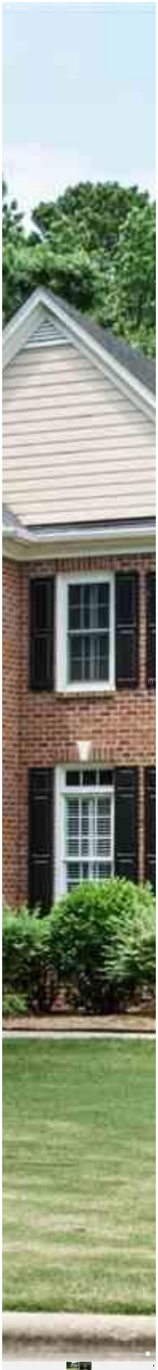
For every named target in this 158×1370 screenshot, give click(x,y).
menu (145, 8)
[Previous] (7, 682)
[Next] (150, 682)
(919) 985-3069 (135, 8)
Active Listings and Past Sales (95, 8)
